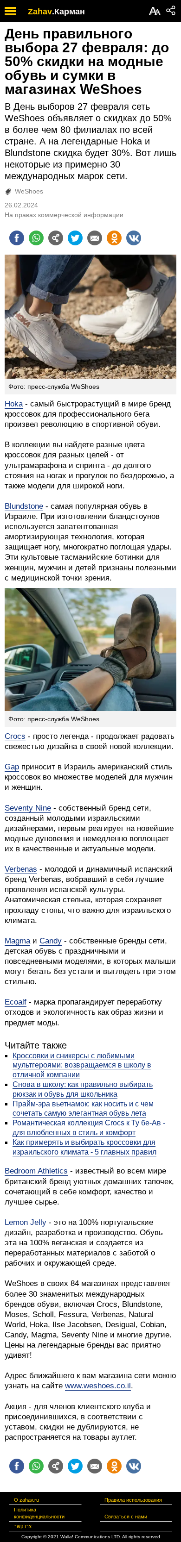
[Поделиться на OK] (114, 238)
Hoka (14, 404)
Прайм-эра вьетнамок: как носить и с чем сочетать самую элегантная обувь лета (83, 1108)
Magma (17, 940)
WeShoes (29, 191)
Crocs (15, 736)
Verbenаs (21, 869)
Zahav (40, 11)
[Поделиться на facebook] (16, 238)
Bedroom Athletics (36, 1171)
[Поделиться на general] (55, 238)
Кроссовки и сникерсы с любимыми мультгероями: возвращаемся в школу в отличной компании (82, 1065)
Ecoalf (15, 1002)
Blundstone (24, 506)
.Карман (68, 11)
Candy (50, 940)
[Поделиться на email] (94, 238)
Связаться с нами (125, 1516)
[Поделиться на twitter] (75, 238)
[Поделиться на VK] (133, 238)
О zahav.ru (26, 1500)
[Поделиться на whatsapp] (36, 238)
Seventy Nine (28, 808)
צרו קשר (23, 1526)
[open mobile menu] (10, 11)
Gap (12, 766)
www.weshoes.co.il (98, 1385)
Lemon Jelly (25, 1222)
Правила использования (133, 1500)
